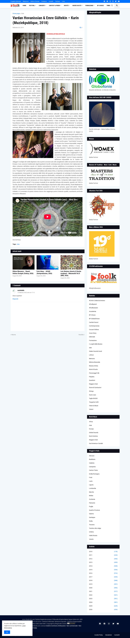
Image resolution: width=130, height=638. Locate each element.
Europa (91, 429)
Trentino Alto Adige (95, 528)
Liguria (91, 485)
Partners (57, 1)
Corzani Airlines (94, 329)
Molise (91, 495)
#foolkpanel (93, 304)
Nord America (93, 436)
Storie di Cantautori (95, 387)
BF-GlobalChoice (94, 318)
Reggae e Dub (93, 384)
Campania (92, 466)
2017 (103, 577)
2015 (103, 569)
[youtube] (119, 1)
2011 (103, 555)
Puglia (91, 506)
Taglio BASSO (93, 398)
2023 (103, 598)
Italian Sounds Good (95, 351)
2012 (103, 559)
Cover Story (92, 333)
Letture (91, 355)
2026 (103, 609)
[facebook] (104, 1)
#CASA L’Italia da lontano (97, 300)
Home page (16, 13)
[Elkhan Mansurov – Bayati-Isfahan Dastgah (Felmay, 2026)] (24, 262)
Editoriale (92, 337)
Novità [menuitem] (66, 5)
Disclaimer (108, 635)
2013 (103, 562)
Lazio (91, 481)
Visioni (91, 409)
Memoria (92, 358)
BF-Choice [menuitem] (100, 5)
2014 (103, 566)
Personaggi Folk (94, 373)
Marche (91, 492)
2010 (103, 551)
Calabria (91, 463)
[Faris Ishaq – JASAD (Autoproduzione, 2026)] (47, 262)
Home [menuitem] (24, 5)
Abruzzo (91, 456)
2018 (103, 580)
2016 (103, 573)
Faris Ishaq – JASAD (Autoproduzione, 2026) (44, 272)
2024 (103, 602)
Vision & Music (93, 405)
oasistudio (20, 290)
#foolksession (93, 308)
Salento (91, 514)
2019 (103, 584)
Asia (22, 13)
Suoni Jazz (92, 395)
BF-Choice (92, 315)
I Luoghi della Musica (95, 344)
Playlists (91, 377)
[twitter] (115, 1)
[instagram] (110, 1)
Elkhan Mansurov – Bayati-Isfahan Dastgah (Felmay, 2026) (23, 272)
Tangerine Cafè (94, 402)
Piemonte (92, 503)
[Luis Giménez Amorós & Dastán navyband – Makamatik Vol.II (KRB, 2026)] (71, 262)
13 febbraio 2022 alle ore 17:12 (26, 292)
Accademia (92, 311)
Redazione (26, 1)
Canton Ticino (93, 470)
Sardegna (92, 517)
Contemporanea (94, 326)
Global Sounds (93, 432)
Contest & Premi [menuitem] (54, 5)
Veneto (91, 539)
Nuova (14, 334)
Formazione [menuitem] (89, 5)
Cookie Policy (98, 635)
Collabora (44, 1)
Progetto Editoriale (16, 1)
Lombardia (92, 488)
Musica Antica (93, 366)
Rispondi (15, 299)
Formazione (93, 340)
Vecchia (81, 334)
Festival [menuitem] (32, 5)
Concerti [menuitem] (42, 5)
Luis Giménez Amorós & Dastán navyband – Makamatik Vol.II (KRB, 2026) (71, 273)
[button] (112, 5)
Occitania (92, 499)
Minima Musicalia (94, 362)
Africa (91, 421)
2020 (103, 588)
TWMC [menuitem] (108, 5)
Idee (90, 347)
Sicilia (91, 521)
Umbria (91, 532)
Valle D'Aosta (93, 535)
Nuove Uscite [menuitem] (77, 5)
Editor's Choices (35, 1)
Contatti (51, 1)
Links (63, 1)
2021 (103, 591)
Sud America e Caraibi (96, 443)
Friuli (90, 477)
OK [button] (7, 632)
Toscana (91, 524)
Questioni (92, 380)
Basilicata (92, 459)
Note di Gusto (93, 369)
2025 (103, 606)
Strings (91, 391)
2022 (103, 595)
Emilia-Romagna (94, 474)
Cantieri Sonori (93, 322)
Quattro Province (94, 510)
